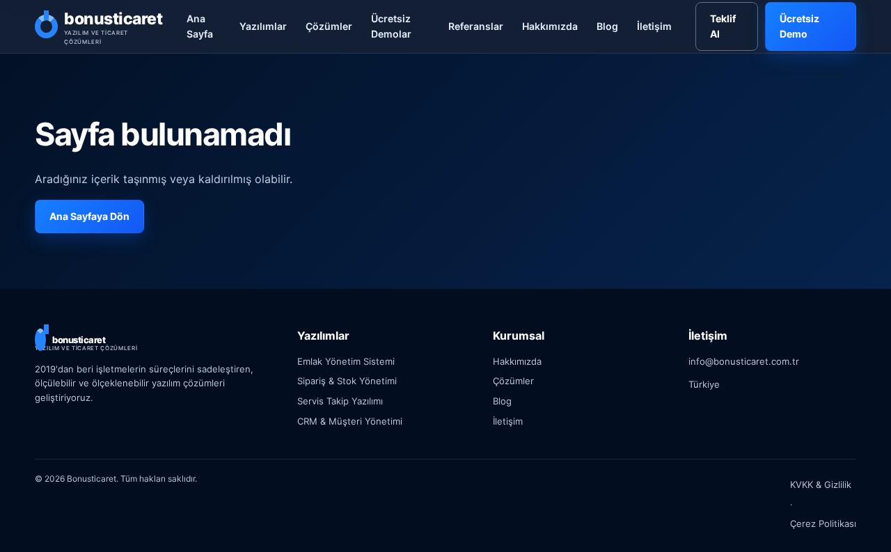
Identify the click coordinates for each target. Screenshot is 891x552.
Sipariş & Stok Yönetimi (347, 380)
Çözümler (329, 26)
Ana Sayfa (200, 26)
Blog (607, 26)
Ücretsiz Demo (799, 26)
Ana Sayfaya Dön (89, 216)
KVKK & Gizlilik (820, 484)
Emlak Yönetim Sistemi (346, 361)
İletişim (654, 26)
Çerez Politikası (823, 523)
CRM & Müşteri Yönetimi (349, 421)
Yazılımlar (263, 26)
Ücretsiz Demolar (391, 26)
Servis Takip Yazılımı (340, 401)
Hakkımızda (550, 26)
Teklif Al (723, 26)
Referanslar (475, 26)
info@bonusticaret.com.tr (743, 361)
